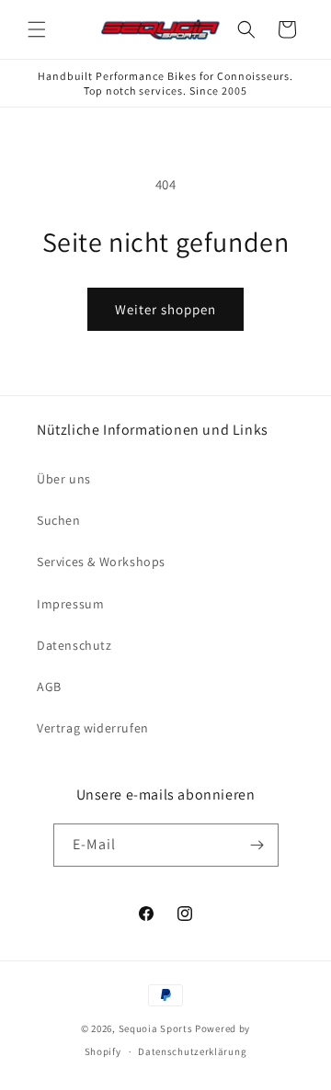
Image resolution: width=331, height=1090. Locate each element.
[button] (37, 29)
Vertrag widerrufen (93, 728)
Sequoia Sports (156, 1028)
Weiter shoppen (165, 309)
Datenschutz (74, 645)
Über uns (64, 479)
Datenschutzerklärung (192, 1051)
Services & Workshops (101, 561)
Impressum (70, 604)
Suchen (59, 520)
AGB (49, 686)
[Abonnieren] (257, 845)
